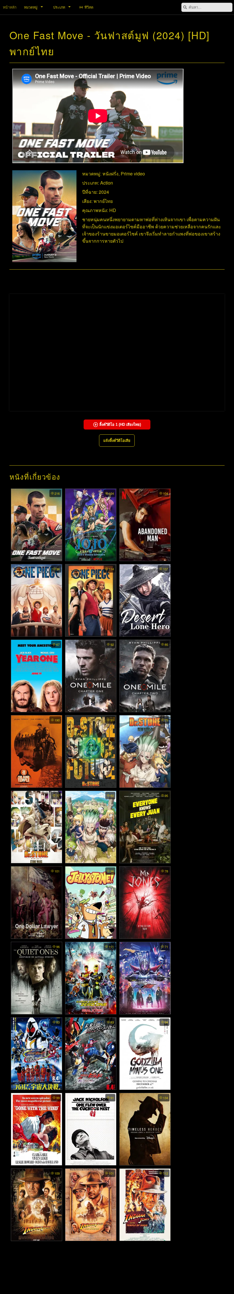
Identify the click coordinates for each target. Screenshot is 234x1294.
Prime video (133, 173)
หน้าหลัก (10, 7)
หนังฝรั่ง (110, 173)
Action (106, 182)
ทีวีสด (88, 7)
